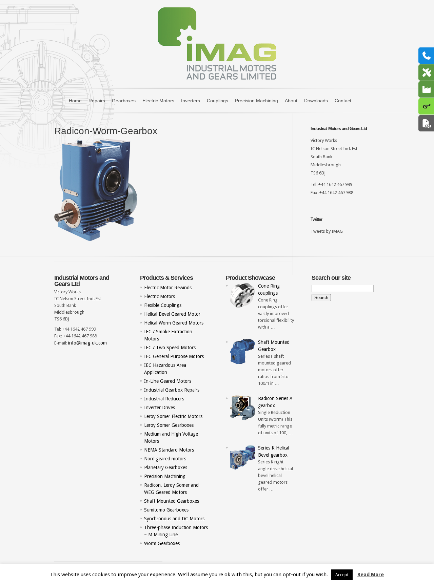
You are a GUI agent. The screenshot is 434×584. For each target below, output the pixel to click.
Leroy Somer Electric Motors (173, 416)
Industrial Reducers (164, 398)
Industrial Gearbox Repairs (171, 390)
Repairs (96, 100)
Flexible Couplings (162, 305)
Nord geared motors (165, 458)
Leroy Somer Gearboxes (169, 425)
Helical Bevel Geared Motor (172, 314)
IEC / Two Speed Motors (170, 347)
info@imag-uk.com (87, 343)
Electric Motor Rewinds (168, 287)
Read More (370, 574)
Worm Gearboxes (162, 543)
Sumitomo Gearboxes (166, 510)
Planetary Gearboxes (165, 467)
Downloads (316, 100)
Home (75, 100)
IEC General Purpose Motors (174, 356)
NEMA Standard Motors (169, 450)
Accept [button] (342, 574)
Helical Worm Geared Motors (173, 323)
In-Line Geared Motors (167, 381)
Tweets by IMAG (327, 231)
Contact (343, 100)
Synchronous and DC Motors (174, 518)
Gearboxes (124, 100)
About (291, 100)
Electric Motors (158, 100)
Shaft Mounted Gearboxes (171, 501)
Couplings (217, 100)
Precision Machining (256, 100)
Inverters (190, 100)
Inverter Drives (159, 407)
